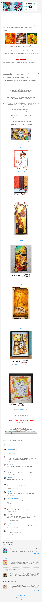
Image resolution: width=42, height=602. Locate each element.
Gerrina (8, 477)
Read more (36, 553)
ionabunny (9, 484)
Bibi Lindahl (9, 456)
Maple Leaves (19, 409)
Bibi (21, 147)
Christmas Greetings (23, 141)
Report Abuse (21, 599)
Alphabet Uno (19, 171)
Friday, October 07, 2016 (12, 495)
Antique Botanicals (20, 364)
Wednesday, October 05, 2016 (13, 488)
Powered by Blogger (21, 595)
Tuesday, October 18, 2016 (12, 520)
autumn (4, 444)
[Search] (40, 2)
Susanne (21, 240)
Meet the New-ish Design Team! (9, 581)
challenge (10, 444)
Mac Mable (9, 464)
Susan (21, 284)
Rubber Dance (22, 117)
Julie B (8, 514)
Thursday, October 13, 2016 (12, 504)
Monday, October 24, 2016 (12, 534)
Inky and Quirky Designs (12, 498)
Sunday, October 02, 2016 (12, 481)
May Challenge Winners (8, 557)
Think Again (27, 364)
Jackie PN (9, 491)
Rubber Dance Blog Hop (8, 544)
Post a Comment (7, 537)
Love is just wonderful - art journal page (11, 569)
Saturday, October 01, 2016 (12, 453)
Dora (8, 531)
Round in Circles (16, 364)
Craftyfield (9, 471)
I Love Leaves (18, 141)
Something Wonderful (24, 171)
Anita (21, 328)
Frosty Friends (23, 409)
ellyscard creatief (10, 449)
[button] (38, 15)
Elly (32, 121)
